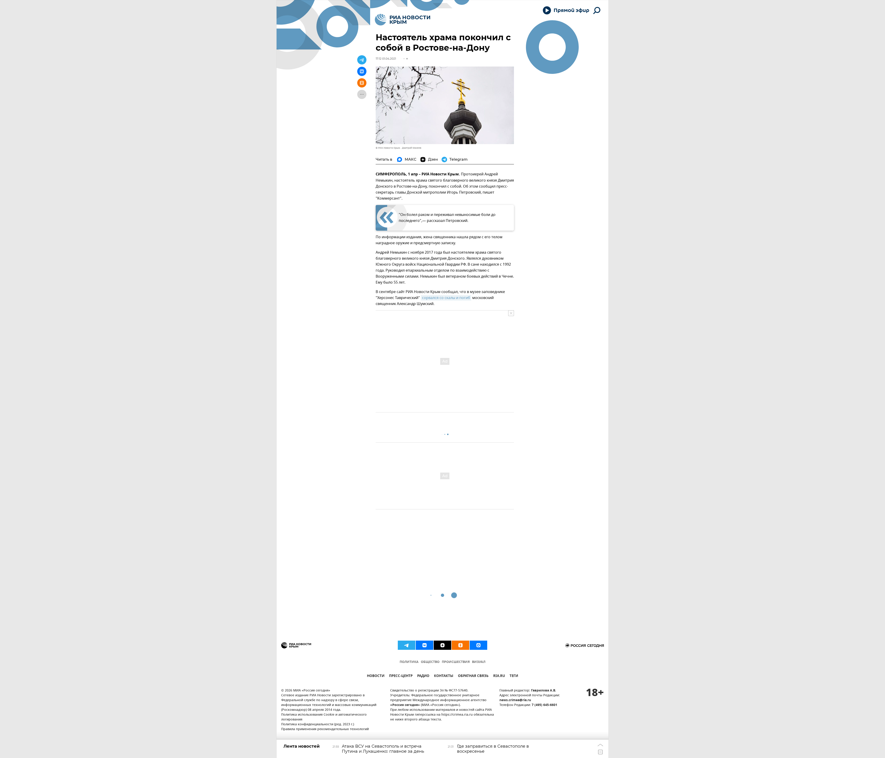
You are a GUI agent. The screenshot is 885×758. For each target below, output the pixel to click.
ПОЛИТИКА (409, 662)
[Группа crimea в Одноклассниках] (460, 645)
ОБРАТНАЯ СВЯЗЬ (473, 676)
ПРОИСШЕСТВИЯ (456, 662)
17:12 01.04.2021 (386, 58)
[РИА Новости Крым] (402, 19)
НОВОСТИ (375, 676)
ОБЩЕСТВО (430, 662)
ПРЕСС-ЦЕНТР (401, 676)
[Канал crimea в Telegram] (406, 645)
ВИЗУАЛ (478, 662)
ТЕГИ (514, 676)
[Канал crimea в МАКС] (478, 645)
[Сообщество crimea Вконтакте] (424, 645)
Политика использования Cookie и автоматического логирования (324, 717)
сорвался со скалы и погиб (446, 298)
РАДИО (423, 676)
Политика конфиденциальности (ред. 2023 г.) (317, 724)
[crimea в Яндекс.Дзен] (442, 645)
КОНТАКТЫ (443, 676)
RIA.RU (499, 676)
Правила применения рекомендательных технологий (325, 729)
